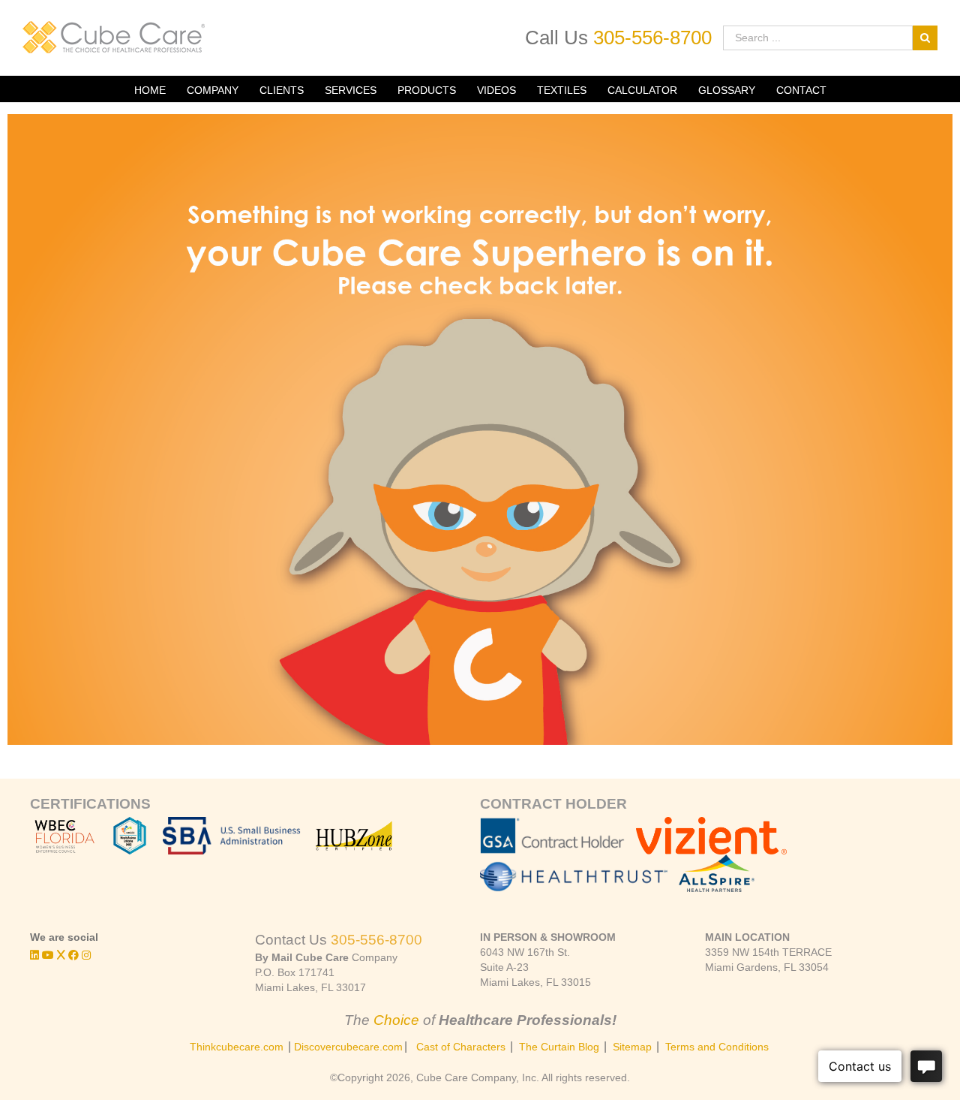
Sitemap (632, 1047)
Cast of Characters (461, 1047)
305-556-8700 (652, 37)
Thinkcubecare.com (237, 1047)
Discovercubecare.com (348, 1047)
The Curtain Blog (559, 1047)
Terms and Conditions (717, 1047)
